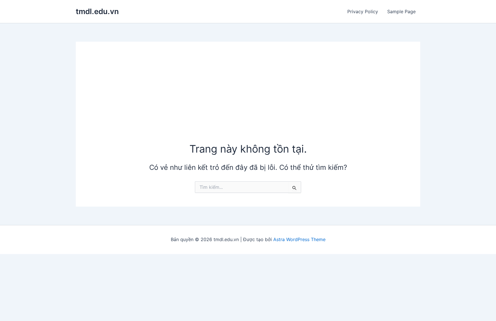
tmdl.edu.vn (97, 11)
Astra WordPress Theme (299, 239)
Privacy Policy (362, 11)
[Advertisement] (248, 98)
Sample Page (401, 11)
